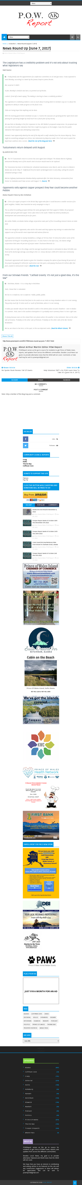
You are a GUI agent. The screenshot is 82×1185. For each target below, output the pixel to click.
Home (5, 44)
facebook (66, 380)
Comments (53, 505)
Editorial (27, 1017)
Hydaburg (44, 1017)
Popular (41, 505)
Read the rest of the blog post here (40, 141)
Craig (47, 1014)
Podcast (54, 1021)
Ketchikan (27, 1021)
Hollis (35, 1017)
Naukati (46, 1021)
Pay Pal (25, 480)
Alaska (26, 1014)
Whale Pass (44, 1028)
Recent (29, 505)
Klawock (37, 1021)
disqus (40, 380)
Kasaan (53, 1017)
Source (44, 181)
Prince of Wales (39, 1024)
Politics (27, 1024)
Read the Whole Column (60, 328)
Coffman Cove (36, 1014)
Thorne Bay (51, 1024)
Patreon (25, 478)
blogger (15, 380)
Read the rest (34, 266)
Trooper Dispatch (30, 1028)
